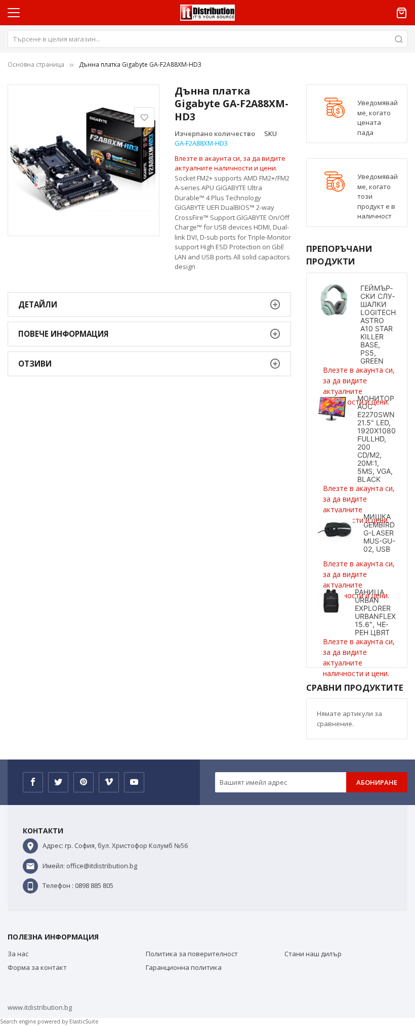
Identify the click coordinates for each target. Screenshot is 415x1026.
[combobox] (207, 39)
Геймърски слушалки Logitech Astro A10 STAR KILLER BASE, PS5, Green (378, 324)
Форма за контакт (37, 967)
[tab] (149, 304)
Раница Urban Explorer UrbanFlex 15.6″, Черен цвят (375, 612)
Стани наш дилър (313, 953)
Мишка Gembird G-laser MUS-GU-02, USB (379, 532)
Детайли (37, 304)
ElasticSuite (83, 1021)
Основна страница (36, 64)
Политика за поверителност (192, 953)
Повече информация (63, 334)
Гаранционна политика (184, 967)
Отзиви (35, 364)
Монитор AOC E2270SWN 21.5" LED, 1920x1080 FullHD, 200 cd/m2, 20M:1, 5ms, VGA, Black (376, 438)
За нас (18, 953)
